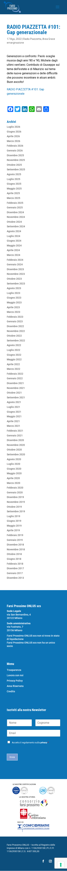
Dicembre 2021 (15, 383)
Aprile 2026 (13, 136)
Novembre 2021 (16, 388)
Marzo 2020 (13, 483)
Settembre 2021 (16, 397)
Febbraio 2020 (15, 487)
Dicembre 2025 (15, 155)
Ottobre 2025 (14, 164)
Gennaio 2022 (15, 378)
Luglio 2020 (13, 463)
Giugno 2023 (14, 297)
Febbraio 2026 (15, 145)
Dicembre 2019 (15, 497)
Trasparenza (14, 670)
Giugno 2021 (14, 411)
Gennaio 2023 (15, 321)
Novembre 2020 (16, 445)
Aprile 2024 (13, 250)
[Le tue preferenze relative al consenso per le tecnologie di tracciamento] (60, 864)
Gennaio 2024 (15, 264)
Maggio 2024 (14, 245)
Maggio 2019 (14, 525)
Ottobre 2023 (14, 278)
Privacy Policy (15, 680)
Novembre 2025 (16, 160)
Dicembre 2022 (15, 326)
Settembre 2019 (16, 511)
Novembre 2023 (16, 273)
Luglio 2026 (13, 126)
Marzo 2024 (13, 255)
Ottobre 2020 (14, 449)
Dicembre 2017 (15, 568)
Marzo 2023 (13, 312)
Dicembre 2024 (15, 212)
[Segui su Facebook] (43, 861)
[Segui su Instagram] (50, 861)
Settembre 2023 (16, 283)
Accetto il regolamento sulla (30, 742)
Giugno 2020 (14, 468)
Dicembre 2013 (15, 577)
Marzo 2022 (13, 368)
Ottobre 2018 (14, 554)
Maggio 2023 (14, 302)
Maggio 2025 (14, 188)
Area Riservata (15, 686)
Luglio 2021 (13, 407)
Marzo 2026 (13, 141)
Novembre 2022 (16, 331)
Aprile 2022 (13, 364)
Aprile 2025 (13, 193)
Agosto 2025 (14, 174)
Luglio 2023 (13, 293)
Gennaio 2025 (15, 207)
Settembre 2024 (16, 226)
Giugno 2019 (14, 520)
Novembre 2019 (16, 501)
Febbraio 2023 (15, 316)
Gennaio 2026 (15, 150)
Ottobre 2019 (14, 506)
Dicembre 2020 (15, 440)
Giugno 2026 (14, 131)
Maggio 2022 (14, 359)
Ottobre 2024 (14, 221)
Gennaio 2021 (15, 435)
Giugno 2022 (14, 354)
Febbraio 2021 (15, 430)
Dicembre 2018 (15, 544)
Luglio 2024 (13, 236)
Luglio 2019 (13, 516)
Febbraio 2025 (15, 202)
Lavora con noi (15, 675)
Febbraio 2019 (15, 535)
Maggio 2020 (14, 473)
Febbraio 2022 (15, 373)
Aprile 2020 (13, 478)
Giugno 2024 (14, 240)
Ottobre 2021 (14, 392)
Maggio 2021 (14, 416)
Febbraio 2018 (15, 563)
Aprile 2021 (13, 421)
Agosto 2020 (14, 459)
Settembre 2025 (16, 169)
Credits (11, 691)
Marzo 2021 (13, 425)
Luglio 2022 (13, 350)
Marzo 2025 (13, 198)
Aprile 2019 (13, 530)
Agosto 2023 (14, 288)
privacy (43, 742)
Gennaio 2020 (15, 492)
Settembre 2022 (16, 340)
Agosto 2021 (14, 402)
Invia (12, 757)
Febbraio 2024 (15, 259)
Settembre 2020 (16, 454)
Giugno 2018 (14, 558)
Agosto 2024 (14, 231)
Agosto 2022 (14, 345)
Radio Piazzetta (32, 38)
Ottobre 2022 (14, 335)
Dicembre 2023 (15, 269)
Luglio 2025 (13, 179)
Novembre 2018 (16, 549)
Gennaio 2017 (15, 573)
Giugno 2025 (14, 183)
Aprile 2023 (13, 307)
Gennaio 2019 (15, 540)
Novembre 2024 (16, 217)
